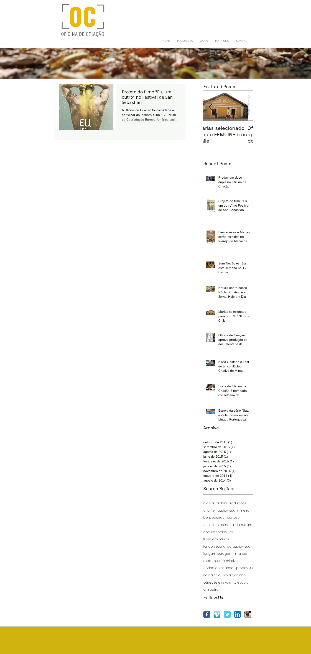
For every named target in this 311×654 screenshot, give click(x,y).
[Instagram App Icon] (247, 614)
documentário (215, 532)
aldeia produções (231, 503)
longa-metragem (217, 553)
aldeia (208, 503)
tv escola (241, 582)
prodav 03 (244, 568)
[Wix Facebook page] (206, 614)
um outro (211, 589)
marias (241, 553)
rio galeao (211, 575)
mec (207, 561)
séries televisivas (217, 582)
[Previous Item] (211, 107)
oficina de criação (218, 568)
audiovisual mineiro (233, 510)
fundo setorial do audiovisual (227, 546)
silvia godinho (234, 575)
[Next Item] (246, 107)
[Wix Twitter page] (227, 614)
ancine (209, 510)
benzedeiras (213, 518)
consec (233, 518)
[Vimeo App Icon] (217, 614)
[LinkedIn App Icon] (237, 614)
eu (232, 532)
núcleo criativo (226, 561)
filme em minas (216, 539)
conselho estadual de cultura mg (228, 525)
